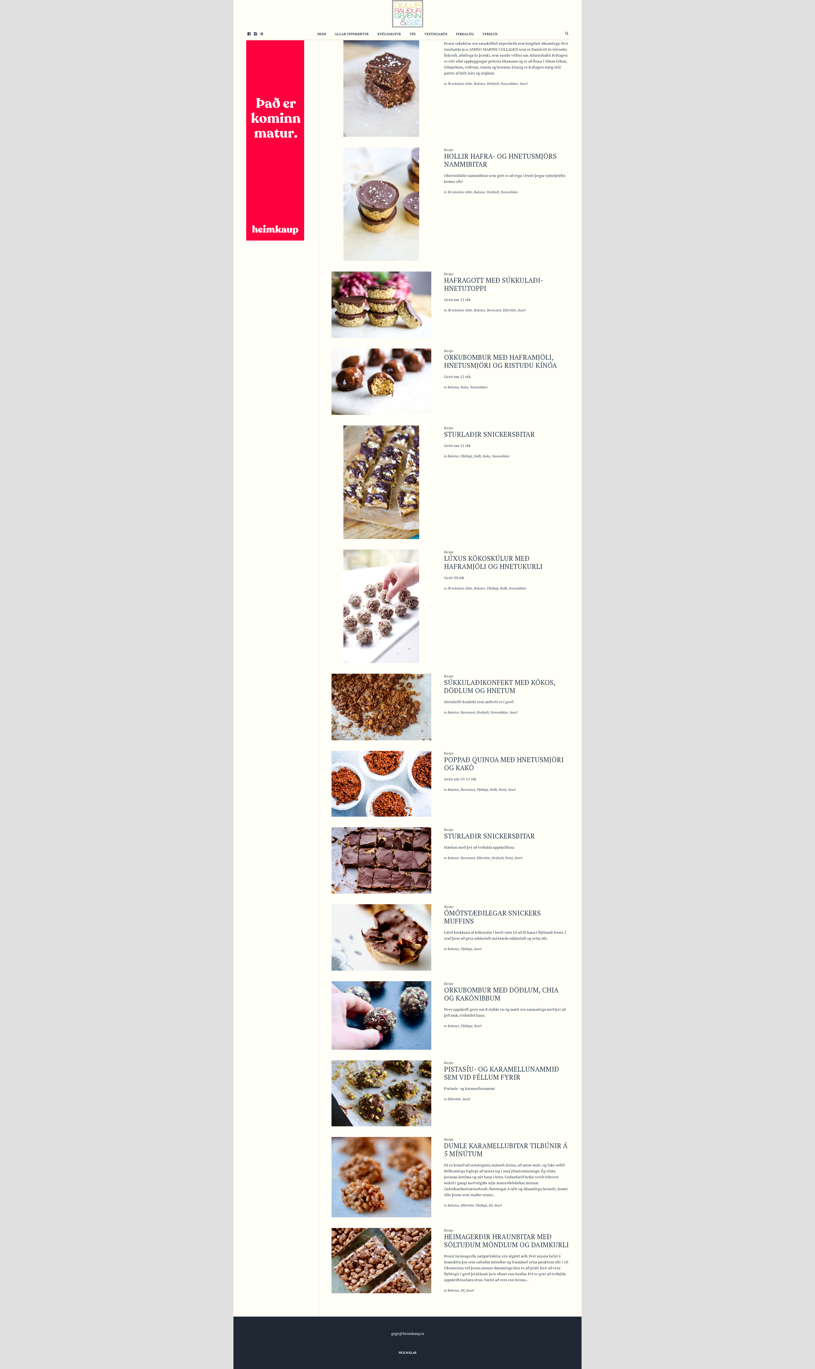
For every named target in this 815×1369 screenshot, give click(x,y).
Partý (502, 789)
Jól (490, 1205)
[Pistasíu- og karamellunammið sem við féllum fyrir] (381, 1092)
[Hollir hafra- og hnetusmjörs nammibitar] (381, 203)
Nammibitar (509, 83)
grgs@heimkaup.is (407, 1333)
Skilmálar (408, 1353)
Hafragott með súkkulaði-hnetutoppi (493, 284)
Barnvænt (494, 310)
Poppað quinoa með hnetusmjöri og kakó (504, 763)
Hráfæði (493, 83)
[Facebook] (249, 33)
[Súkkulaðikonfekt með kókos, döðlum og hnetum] (381, 706)
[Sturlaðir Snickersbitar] (381, 481)
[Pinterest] (261, 33)
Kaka (464, 387)
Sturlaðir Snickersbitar (489, 434)
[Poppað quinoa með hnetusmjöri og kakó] (381, 783)
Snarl (523, 83)
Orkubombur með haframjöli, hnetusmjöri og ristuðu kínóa (500, 361)
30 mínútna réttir (460, 83)
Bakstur (479, 83)
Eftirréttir (509, 310)
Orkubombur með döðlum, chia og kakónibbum (501, 993)
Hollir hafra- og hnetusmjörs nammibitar (500, 160)
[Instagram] (255, 33)
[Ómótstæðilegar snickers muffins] (381, 936)
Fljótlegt (466, 456)
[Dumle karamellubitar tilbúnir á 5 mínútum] (381, 1176)
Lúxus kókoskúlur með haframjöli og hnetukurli (493, 562)
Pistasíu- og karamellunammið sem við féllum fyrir (501, 1073)
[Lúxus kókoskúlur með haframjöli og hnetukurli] (381, 605)
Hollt (477, 456)
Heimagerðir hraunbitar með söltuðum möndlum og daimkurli (506, 1240)
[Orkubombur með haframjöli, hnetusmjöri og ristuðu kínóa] (381, 381)
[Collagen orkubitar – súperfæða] (381, 79)
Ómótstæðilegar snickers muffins (492, 916)
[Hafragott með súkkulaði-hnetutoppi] (381, 304)
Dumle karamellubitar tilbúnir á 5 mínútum (505, 1149)
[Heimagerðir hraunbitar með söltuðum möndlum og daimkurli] (381, 1260)
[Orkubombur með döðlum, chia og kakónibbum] (381, 1015)
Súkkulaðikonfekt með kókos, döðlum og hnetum (499, 686)
